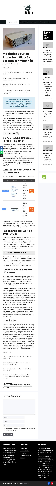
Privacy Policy (24, 448)
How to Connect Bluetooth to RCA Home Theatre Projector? (18, 384)
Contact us (42, 22)
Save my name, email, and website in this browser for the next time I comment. (19, 429)
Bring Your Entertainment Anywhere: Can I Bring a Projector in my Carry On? (16, 79)
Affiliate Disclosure (25, 455)
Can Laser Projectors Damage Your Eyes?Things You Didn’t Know (16, 85)
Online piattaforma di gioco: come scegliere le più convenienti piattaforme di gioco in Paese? (48, 56)
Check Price (31, 191)
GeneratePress (25, 483)
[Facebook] (49, 483)
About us (33, 22)
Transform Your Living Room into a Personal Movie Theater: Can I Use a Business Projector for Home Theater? (16, 92)
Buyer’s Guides (24, 22)
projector (9, 115)
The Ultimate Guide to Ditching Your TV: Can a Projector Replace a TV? (17, 73)
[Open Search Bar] (48, 22)
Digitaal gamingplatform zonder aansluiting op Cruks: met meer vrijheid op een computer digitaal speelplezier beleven (47, 86)
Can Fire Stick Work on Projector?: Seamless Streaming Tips (47, 157)
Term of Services (24, 451)
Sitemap (22, 458)
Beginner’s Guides (12, 22)
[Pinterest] (52, 483)
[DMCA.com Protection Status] (44, 179)
